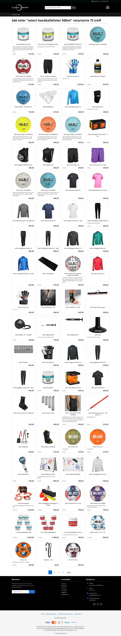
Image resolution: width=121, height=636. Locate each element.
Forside (14, 14)
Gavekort (64, 590)
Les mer (75, 630)
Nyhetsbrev (78, 614)
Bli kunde (64, 586)
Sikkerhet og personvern (65, 614)
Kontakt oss (65, 594)
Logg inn (64, 592)
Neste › (69, 572)
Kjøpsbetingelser (51, 614)
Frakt (42, 614)
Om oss (63, 588)
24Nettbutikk (63, 633)
